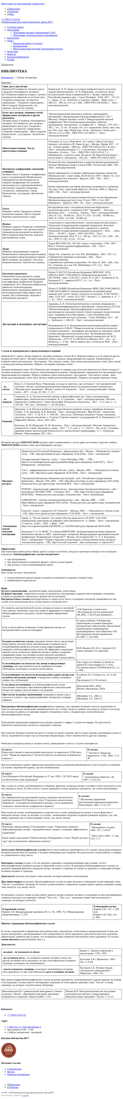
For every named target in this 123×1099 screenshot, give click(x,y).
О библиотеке (14, 1069)
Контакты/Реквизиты (18, 57)
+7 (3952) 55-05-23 (16, 1015)
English (10, 59)
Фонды (11, 1071)
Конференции (20, 46)
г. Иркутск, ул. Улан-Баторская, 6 (24, 1027)
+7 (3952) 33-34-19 (10, 19)
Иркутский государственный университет (23, 3)
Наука (10, 40)
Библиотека (13, 38)
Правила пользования (18, 1074)
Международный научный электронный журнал (38, 49)
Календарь (12, 51)
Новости (11, 54)
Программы (13, 30)
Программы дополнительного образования (35, 35)
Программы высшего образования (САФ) (34, 32)
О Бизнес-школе (15, 27)
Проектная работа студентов (27, 43)
